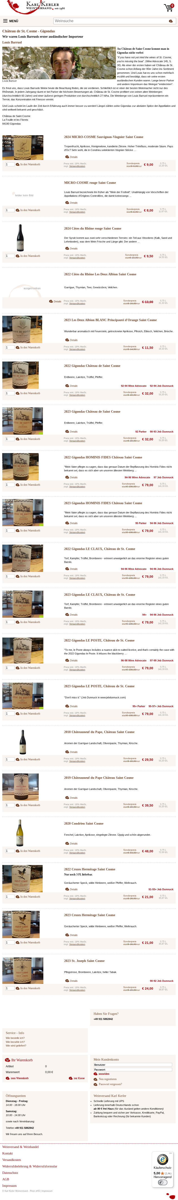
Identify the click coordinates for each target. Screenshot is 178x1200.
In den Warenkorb (30, 164)
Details (74, 157)
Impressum (47, 1191)
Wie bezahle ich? (15, 1041)
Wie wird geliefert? (16, 1045)
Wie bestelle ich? (15, 1038)
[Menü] (170, 1154)
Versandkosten (77, 166)
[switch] (162, 1182)
